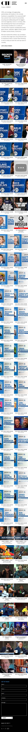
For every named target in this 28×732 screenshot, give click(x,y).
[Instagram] (5, 728)
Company (3, 698)
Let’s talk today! (6, 45)
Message (3, 702)
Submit (4, 717)
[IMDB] (8, 728)
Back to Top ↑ (5, 723)
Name (2, 684)
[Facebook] (3, 728)
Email (2, 693)
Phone (2, 688)
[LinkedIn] (1, 728)
